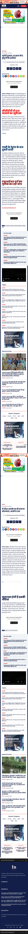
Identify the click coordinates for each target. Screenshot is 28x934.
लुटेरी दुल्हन (23, 225)
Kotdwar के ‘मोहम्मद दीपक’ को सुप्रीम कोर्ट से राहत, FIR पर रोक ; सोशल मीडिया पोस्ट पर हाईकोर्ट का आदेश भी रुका (15, 251)
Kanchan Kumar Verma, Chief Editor (16, 62)
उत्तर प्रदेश (4, 51)
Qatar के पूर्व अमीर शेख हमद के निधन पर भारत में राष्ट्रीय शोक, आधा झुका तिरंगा (12, 405)
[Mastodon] (16, 76)
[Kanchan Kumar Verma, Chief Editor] (4, 62)
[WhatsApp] (17, 68)
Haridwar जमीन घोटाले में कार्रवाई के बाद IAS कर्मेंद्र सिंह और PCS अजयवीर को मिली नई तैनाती (13, 328)
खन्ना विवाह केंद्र (7, 225)
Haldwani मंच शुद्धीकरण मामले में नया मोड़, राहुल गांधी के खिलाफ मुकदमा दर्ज (15, 263)
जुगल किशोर (15, 225)
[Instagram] (11, 927)
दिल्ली (5, 248)
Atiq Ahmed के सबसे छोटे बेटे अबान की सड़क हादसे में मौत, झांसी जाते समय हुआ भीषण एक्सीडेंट (13, 383)
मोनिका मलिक (19, 225)
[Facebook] (8, 68)
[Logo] (14, 867)
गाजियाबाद (11, 225)
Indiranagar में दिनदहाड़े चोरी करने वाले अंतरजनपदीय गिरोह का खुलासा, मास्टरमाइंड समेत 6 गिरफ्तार (13, 374)
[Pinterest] (13, 76)
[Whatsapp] (21, 76)
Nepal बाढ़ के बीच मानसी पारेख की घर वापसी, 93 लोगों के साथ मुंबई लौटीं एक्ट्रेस (15, 257)
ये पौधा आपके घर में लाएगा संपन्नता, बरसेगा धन (7, 449)
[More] (23, 76)
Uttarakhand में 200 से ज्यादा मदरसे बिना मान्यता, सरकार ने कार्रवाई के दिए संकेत (13, 322)
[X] (11, 68)
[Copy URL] (20, 68)
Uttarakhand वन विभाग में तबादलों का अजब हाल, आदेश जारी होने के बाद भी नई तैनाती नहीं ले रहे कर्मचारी (15, 238)
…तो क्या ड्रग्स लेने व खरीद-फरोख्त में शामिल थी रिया (21, 447)
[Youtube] (20, 927)
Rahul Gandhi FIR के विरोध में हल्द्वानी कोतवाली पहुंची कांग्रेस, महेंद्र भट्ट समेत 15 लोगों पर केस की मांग (15, 244)
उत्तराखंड (5, 235)
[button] (3, 16)
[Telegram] (14, 68)
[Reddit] (8, 76)
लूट (2, 227)
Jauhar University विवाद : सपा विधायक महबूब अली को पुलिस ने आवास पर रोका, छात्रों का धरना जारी (14, 398)
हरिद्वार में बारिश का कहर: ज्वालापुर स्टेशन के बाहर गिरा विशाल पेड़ (13, 317)
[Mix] (18, 76)
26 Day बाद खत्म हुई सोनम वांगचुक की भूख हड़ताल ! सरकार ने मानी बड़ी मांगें (13, 390)
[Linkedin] (11, 76)
